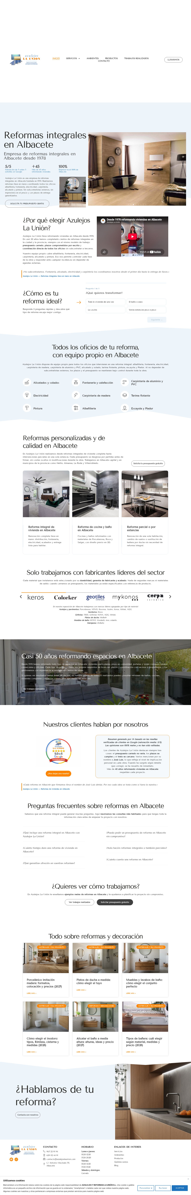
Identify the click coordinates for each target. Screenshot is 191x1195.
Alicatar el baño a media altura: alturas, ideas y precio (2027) (95, 1042)
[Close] (188, 1178)
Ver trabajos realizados (34, 689)
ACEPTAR (180, 1188)
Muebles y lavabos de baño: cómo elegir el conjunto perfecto (144, 983)
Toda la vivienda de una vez (101, 302)
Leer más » (31, 993)
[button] (128, 204)
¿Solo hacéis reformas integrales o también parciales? (136, 848)
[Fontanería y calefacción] (76, 382)
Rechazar (163, 1188)
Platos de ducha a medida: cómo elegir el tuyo (94, 981)
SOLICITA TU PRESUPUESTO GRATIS (27, 204)
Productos (111, 58)
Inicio (56, 58)
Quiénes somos (121, 1162)
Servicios (71, 58)
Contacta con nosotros (27, 1115)
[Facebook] (11, 1159)
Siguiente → (157, 320)
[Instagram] (16, 1159)
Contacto (104, 61)
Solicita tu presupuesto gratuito (148, 463)
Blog (116, 1165)
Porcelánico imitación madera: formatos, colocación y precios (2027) (44, 983)
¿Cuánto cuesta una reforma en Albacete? (129, 859)
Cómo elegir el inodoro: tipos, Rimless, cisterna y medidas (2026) (43, 1042)
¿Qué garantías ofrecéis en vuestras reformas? (49, 863)
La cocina (92, 310)
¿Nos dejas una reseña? (58, 773)
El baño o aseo (136, 302)
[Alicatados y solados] (27, 382)
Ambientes (93, 58)
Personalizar (145, 1188)
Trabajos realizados (136, 58)
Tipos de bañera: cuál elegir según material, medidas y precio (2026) (144, 1042)
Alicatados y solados (46, 382)
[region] (95, 1186)
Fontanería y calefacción (97, 382)
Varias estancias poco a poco (142, 310)
